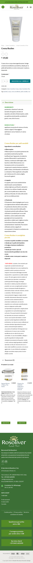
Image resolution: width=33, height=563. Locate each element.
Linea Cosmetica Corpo (13, 89)
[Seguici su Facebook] (2, 461)
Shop (2, 45)
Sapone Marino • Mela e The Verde (5, 385)
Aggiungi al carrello (20, 81)
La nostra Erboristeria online (16, 556)
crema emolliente (15, 91)
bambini (6, 91)
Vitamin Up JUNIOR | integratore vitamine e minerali (20, 386)
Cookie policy (8, 512)
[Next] (32, 398)
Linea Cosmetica (10, 45)
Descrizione (9, 102)
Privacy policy (18, 512)
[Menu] (2, 7)
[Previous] (1, 398)
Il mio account (5, 499)
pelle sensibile (24, 91)
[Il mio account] (27, 7)
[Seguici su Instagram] (6, 461)
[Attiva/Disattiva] (3, 102)
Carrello (3, 504)
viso (29, 91)
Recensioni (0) (9, 360)
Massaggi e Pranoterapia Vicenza (17, 558)
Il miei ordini (5, 502)
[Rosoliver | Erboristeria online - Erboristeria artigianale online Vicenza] (16, 7)
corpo (9, 91)
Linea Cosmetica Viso (22, 45)
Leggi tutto (6, 422)
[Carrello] (31, 7)
